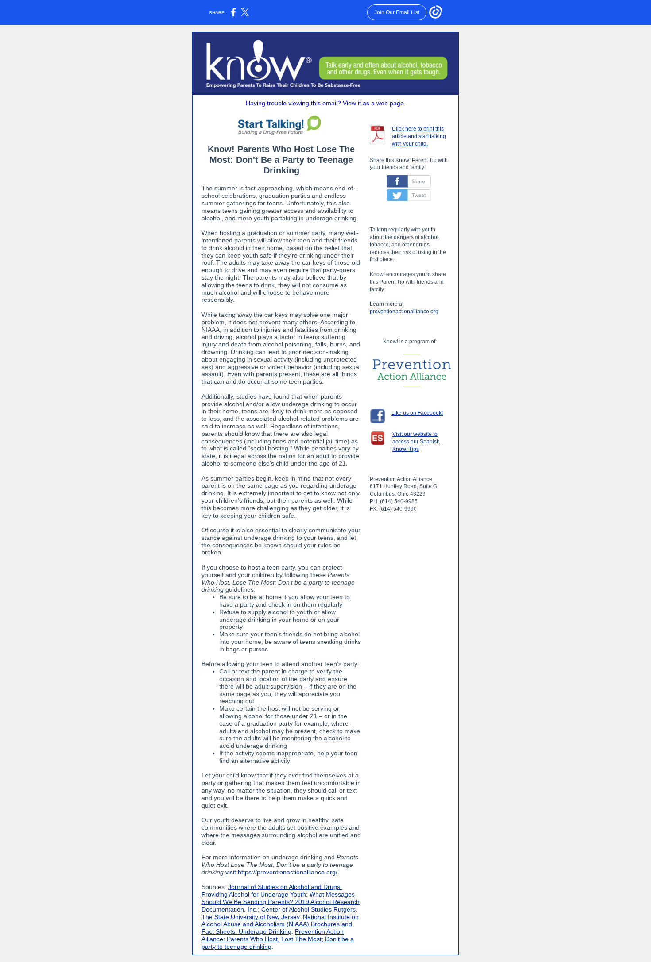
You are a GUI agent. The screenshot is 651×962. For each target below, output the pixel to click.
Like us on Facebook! (417, 413)
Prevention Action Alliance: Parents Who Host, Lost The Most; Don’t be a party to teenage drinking (278, 939)
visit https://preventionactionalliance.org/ (281, 872)
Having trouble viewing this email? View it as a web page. (326, 103)
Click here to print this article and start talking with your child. (419, 136)
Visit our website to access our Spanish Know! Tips (416, 441)
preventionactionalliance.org (404, 311)
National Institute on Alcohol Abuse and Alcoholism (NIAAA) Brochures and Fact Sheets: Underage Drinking (280, 924)
